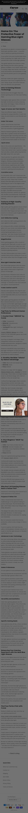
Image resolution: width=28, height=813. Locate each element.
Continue (7, 410)
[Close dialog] (26, 398)
